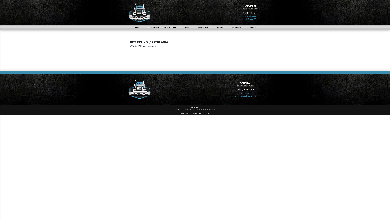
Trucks (220, 28)
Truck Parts (203, 28)
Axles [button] (186, 28)
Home (137, 28)
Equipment (236, 28)
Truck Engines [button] (153, 28)
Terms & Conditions (197, 113)
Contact (253, 28)
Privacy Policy (184, 113)
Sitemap (207, 113)
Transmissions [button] (170, 28)
